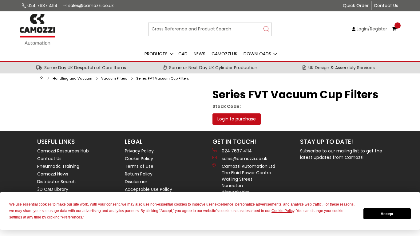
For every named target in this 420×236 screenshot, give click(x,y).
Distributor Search (56, 182)
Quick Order (356, 5)
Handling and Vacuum (72, 78)
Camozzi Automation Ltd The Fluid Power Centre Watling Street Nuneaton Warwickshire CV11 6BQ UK (248, 185)
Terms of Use (139, 166)
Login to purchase (236, 119)
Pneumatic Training (58, 166)
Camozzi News (52, 174)
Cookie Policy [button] (282, 211)
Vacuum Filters (114, 78)
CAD (183, 54)
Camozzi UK (224, 54)
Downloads (257, 54)
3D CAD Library (52, 189)
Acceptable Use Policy (148, 189)
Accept (387, 214)
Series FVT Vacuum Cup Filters (162, 78)
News (199, 54)
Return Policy (139, 174)
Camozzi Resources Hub (63, 151)
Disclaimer (136, 182)
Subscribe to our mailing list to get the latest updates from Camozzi (341, 154)
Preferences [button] (72, 217)
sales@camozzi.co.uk (90, 5)
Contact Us (386, 5)
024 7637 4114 (41, 5)
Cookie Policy (139, 158)
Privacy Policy (139, 151)
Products (156, 54)
